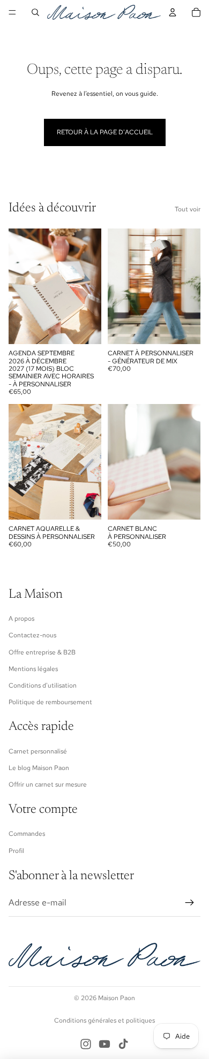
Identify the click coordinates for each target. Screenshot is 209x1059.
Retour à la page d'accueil (105, 132)
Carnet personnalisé (38, 751)
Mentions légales (33, 669)
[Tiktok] (123, 1044)
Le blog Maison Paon (39, 768)
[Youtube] (104, 1044)
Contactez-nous (32, 635)
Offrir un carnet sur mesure (48, 784)
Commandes (27, 833)
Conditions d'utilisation (43, 685)
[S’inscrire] (189, 902)
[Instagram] (85, 1044)
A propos (21, 618)
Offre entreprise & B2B (42, 652)
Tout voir (187, 209)
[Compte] (172, 12)
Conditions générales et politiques (104, 1020)
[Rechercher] (35, 12)
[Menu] (12, 12)
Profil (16, 851)
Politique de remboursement (50, 702)
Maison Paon (116, 998)
